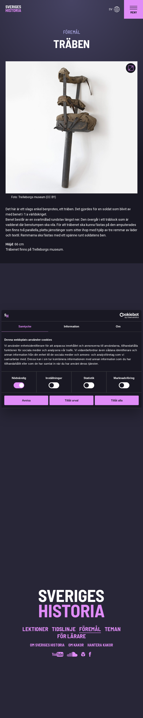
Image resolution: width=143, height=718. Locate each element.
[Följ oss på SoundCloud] (72, 654)
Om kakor (76, 645)
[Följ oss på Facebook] (90, 654)
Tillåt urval (71, 400)
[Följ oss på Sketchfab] (83, 654)
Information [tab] (71, 326)
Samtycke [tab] (24, 326)
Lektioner (35, 628)
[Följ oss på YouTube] (57, 654)
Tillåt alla (117, 400)
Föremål (90, 628)
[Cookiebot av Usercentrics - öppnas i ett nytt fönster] (122, 315)
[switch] (54, 385)
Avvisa (26, 400)
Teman (113, 628)
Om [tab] (118, 326)
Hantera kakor (100, 645)
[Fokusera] (131, 68)
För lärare (71, 636)
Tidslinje (63, 628)
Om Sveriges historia (47, 645)
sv (110, 9)
